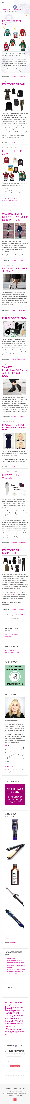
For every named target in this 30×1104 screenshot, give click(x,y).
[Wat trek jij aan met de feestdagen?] (14, 564)
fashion (18, 1005)
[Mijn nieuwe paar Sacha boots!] (14, 386)
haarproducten (18, 1007)
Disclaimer (8, 1088)
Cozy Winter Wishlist (10, 476)
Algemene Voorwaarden (15, 1091)
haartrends (20, 1010)
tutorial (14, 1031)
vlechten (21, 1031)
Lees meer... (21, 76)
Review (14, 359)
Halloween (17, 1015)
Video (6, 746)
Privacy (15, 1088)
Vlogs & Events (16, 9)
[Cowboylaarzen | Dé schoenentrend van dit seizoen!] (14, 230)
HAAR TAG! (12, 942)
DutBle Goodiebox (14, 318)
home (22, 1015)
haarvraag (9, 1015)
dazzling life (8, 1005)
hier (9, 770)
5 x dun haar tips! (12, 958)
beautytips (18, 1002)
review (18, 1029)
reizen (12, 1029)
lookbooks (15, 594)
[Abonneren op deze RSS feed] (26, 15)
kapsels (13, 1018)
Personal (14, 542)
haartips (10, 1010)
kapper (7, 1018)
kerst (19, 1018)
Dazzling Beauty (22, 1093)
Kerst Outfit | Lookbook (11, 552)
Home (4, 9)
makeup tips (19, 1024)
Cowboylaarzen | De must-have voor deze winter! (15, 217)
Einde (23, 615)
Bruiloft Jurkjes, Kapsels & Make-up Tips (14, 427)
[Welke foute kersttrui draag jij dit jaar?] (14, 168)
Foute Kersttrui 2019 (13, 152)
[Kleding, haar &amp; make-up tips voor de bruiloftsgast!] (14, 441)
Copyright (22, 1088)
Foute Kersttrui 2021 (13, 22)
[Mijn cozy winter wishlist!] (14, 488)
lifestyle (9, 1021)
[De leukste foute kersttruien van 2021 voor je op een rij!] (14, 39)
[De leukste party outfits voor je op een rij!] (14, 99)
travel (7, 1032)
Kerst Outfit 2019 (14, 84)
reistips (7, 1029)
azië (6, 1002)
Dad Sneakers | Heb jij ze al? (14, 270)
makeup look (10, 1023)
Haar (9, 9)
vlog (6, 1034)
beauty (11, 1002)
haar (9, 1007)
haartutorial (12, 1012)
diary (14, 1005)
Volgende (19, 615)
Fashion (14, 76)
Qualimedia (18, 1095)
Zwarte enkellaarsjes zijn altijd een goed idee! (14, 371)
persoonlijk (15, 1026)
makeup (19, 1021)
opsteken (8, 1026)
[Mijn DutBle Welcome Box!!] (14, 329)
